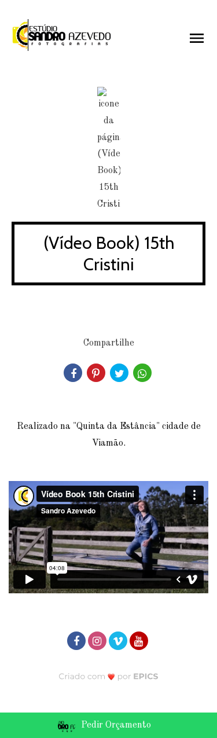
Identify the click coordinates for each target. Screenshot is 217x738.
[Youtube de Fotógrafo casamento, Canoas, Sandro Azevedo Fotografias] (140, 640)
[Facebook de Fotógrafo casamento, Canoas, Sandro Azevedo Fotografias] (77, 640)
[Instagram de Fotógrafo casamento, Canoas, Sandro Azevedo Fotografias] (98, 640)
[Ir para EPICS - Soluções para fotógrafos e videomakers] (108, 676)
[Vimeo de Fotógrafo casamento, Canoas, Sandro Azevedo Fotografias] (119, 640)
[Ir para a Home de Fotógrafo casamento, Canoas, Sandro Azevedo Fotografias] (62, 35)
